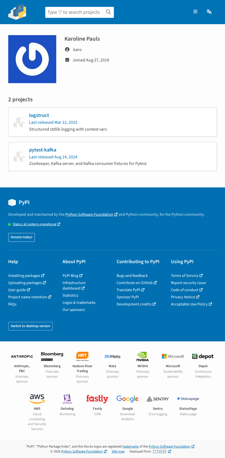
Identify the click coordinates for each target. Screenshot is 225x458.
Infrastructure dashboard (74, 285)
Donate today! (21, 237)
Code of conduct (184, 290)
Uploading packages (25, 283)
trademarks (130, 446)
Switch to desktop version (30, 326)
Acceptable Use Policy (189, 304)
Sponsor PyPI (128, 297)
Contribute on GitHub (135, 283)
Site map (118, 451)
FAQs (12, 304)
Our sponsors (74, 310)
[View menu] (195, 12)
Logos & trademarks (79, 302)
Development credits (134, 304)
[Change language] (209, 12)
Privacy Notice (183, 297)
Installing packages (24, 276)
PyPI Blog (70, 276)
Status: (34, 224)
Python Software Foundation (89, 214)
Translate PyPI (128, 290)
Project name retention (27, 297)
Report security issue (188, 283)
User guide (17, 290)
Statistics (70, 295)
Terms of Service (184, 276)
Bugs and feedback (132, 276)
